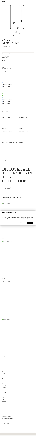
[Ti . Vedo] (18, 259)
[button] (32, 1)
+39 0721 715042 (6, 423)
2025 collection (4, 373)
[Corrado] (17, 298)
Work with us (4, 401)
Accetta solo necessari (17, 222)
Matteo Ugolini (7, 46)
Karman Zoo (4, 376)
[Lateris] (18, 337)
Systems (7, 53)
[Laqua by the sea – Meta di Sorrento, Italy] (9, 137)
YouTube (4, 390)
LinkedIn (4, 392)
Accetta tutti (30, 222)
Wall (10, 53)
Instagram (4, 385)
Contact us (3, 399)
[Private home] (9, 123)
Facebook (4, 387)
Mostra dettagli (23, 222)
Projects (3, 378)
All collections (4, 375)
